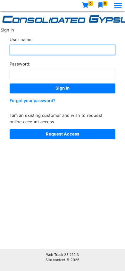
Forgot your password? (32, 100)
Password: (20, 63)
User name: (21, 39)
